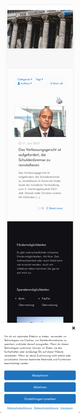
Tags (38, 79)
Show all (58, 83)
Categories (23, 79)
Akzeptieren (40, 375)
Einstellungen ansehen (40, 399)
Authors (25, 83)
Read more (56, 208)
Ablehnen (40, 387)
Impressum (67, 407)
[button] (73, 328)
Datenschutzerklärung (19, 407)
